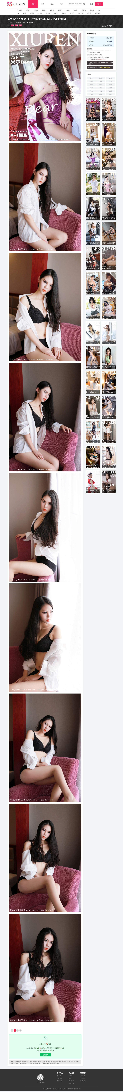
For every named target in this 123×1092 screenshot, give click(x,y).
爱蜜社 (28, 10)
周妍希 (100, 84)
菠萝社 (68, 10)
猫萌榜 (72, 13)
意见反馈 (82, 1078)
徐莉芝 (91, 91)
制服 (110, 94)
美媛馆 (52, 10)
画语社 (91, 81)
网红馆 (89, 13)
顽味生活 (97, 13)
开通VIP (99, 4)
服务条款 (59, 1081)
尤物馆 (84, 10)
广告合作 (82, 1076)
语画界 (92, 10)
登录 (91, 4)
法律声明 (59, 1078)
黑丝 (101, 91)
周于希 (110, 81)
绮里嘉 (91, 87)
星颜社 (76, 10)
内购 (99, 10)
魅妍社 (44, 10)
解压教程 (71, 1081)
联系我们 (82, 1081)
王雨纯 (110, 84)
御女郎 (56, 13)
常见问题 (71, 1083)
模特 (42, 4)
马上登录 (45, 1055)
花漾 (24, 13)
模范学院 (80, 13)
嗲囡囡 (32, 13)
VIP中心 (71, 1076)
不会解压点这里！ (101, 59)
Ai (18, 13)
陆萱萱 (110, 91)
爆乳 (101, 81)
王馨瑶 (110, 87)
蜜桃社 (60, 10)
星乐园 (48, 13)
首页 (33, 4)
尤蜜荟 (36, 10)
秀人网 (20, 10)
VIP (61, 4)
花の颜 (40, 13)
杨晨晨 (91, 84)
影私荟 (64, 13)
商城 (52, 4)
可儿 (101, 87)
